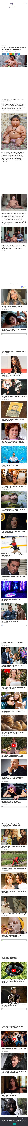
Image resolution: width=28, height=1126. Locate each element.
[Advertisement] (14, 27)
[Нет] (26, 1121)
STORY (15, 51)
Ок (14, 1123)
